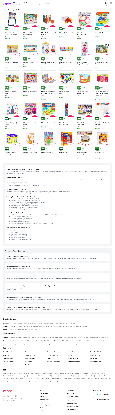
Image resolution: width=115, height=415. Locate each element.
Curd (28, 344)
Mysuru (39, 378)
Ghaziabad (6, 376)
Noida (53, 378)
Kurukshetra (107, 376)
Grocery (13, 344)
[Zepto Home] (7, 4)
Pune (92, 378)
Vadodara (32, 381)
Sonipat (12, 381)
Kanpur (76, 376)
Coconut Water (62, 326)
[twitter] (9, 396)
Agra (4, 373)
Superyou (84, 341)
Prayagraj (80, 378)
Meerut (22, 378)
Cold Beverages (38, 323)
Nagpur (44, 378)
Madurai (17, 378)
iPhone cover (53, 326)
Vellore (48, 381)
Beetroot (34, 337)
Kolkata (97, 376)
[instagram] (5, 396)
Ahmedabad (10, 373)
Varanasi (43, 381)
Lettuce (106, 337)
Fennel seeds (77, 337)
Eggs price (53, 344)
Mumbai (33, 378)
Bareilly (27, 373)
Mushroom (100, 337)
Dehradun (92, 373)
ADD (16, 25)
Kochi (92, 376)
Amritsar (21, 373)
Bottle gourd (47, 337)
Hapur (29, 376)
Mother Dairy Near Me (68, 341)
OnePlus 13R (14, 326)
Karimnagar (82, 376)
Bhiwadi (43, 373)
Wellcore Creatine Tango (25, 326)
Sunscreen (20, 323)
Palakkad (58, 378)
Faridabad (102, 373)
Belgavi (32, 373)
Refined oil (84, 344)
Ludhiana (11, 378)
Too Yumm (33, 341)
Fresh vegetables (76, 344)
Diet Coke (69, 326)
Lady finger (55, 337)
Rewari (102, 378)
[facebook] (13, 396)
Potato (60, 337)
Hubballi (49, 376)
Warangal (60, 381)
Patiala (75, 378)
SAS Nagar (6, 381)
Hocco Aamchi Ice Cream (80, 326)
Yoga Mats (72, 323)
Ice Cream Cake (28, 323)
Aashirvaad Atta (25, 341)
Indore (60, 376)
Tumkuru (21, 381)
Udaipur (27, 381)
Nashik (49, 378)
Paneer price (99, 344)
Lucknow (5, 378)
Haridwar (35, 376)
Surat (16, 381)
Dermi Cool (27, 329)
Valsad (38, 381)
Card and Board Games (53, 323)
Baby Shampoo (64, 323)
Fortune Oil (78, 341)
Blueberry (84, 337)
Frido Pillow (20, 329)
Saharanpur (108, 378)
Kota (101, 376)
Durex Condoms (92, 341)
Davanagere (85, 373)
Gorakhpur (12, 376)
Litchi (47, 326)
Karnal (88, 376)
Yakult (12, 341)
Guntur (18, 376)
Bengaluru (37, 373)
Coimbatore (78, 373)
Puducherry (87, 378)
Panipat (70, 378)
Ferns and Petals (102, 341)
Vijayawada (54, 381)
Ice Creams (14, 323)
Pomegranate (26, 337)
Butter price (91, 344)
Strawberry (19, 337)
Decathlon (34, 329)
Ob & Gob (13, 329)
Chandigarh (50, 373)
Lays (38, 341)
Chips (24, 344)
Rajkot (97, 378)
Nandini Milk (53, 341)
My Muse (17, 341)
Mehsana (27, 378)
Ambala (16, 373)
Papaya (90, 337)
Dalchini (70, 337)
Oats (44, 323)
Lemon (65, 337)
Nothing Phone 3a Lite (39, 326)
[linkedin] (17, 396)
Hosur (43, 376)
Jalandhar (70, 376)
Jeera (94, 337)
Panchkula (64, 378)
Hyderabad (55, 376)
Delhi (97, 373)
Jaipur (65, 376)
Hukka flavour (34, 344)
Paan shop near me (44, 344)
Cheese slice (60, 344)
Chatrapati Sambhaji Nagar (61, 373)
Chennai (71, 373)
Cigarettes (19, 344)
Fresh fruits (67, 344)
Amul (59, 341)
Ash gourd (40, 337)
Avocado (13, 337)
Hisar (39, 376)
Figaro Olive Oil (45, 341)
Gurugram (24, 376)
